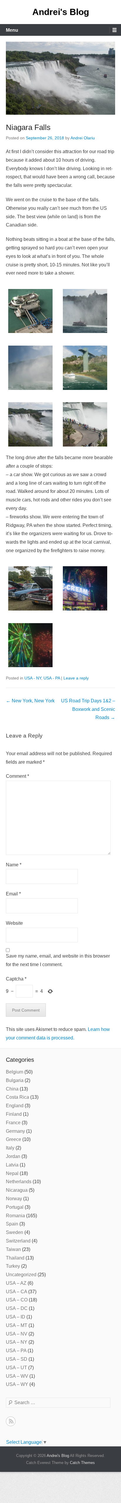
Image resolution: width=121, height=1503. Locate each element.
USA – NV (16, 1333)
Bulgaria (14, 1080)
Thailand (15, 1257)
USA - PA (51, 678)
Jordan (13, 1156)
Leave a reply (76, 678)
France (13, 1122)
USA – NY (16, 1342)
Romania (15, 1215)
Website (14, 923)
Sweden (14, 1232)
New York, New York (30, 700)
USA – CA (16, 1291)
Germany (15, 1131)
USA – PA (16, 1350)
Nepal (12, 1173)
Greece (13, 1139)
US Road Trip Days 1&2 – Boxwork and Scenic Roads (88, 709)
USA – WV (17, 1376)
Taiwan (13, 1249)
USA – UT (16, 1367)
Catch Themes (82, 1462)
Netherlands (18, 1181)
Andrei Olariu (82, 138)
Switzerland (18, 1240)
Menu (12, 30)
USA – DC (17, 1308)
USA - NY (32, 678)
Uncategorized (21, 1274)
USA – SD (16, 1359)
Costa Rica (17, 1097)
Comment (17, 776)
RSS (11, 1421)
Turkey (13, 1266)
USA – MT (16, 1325)
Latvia (12, 1164)
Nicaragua (17, 1190)
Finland (14, 1114)
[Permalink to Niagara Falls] (60, 78)
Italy (10, 1147)
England (14, 1105)
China (12, 1088)
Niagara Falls (28, 127)
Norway (14, 1198)
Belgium (14, 1071)
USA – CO (17, 1299)
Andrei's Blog (60, 12)
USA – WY (17, 1384)
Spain (12, 1223)
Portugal (14, 1207)
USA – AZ (16, 1283)
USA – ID (15, 1316)
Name (13, 864)
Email (13, 893)
